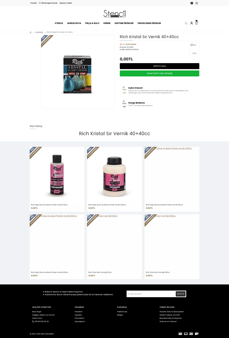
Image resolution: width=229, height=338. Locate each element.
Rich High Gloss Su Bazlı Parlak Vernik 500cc (49, 272)
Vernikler (39, 32)
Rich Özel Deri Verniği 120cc (100, 272)
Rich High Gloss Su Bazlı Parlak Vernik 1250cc (107, 205)
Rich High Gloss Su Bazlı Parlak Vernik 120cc (49, 205)
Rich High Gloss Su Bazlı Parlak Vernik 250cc (164, 205)
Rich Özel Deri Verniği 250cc (158, 272)
